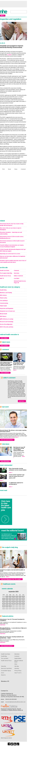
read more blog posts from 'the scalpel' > (11, 579)
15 (7, 601)
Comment (23, 169)
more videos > (4, 338)
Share (15, 169)
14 (3, 601)
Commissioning (4, 303)
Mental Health (3, 313)
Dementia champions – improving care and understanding (11, 233)
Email (9, 169)
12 (20, 599)
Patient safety (3, 298)
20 (23, 601)
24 (13, 603)
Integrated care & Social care (7, 311)
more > (15, 370)
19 (20, 601)
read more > (22, 401)
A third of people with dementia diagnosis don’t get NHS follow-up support (13, 250)
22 (7, 603)
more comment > (5, 372)
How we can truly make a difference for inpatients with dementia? (12, 257)
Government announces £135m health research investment (12, 241)
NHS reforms (3, 295)
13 (23, 599)
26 (20, 603)
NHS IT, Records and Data (6, 327)
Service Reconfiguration (6, 324)
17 (13, 601)
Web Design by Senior (6, 738)
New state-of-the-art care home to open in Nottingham (10, 228)
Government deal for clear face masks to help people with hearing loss (11, 224)
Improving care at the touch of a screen (10, 253)
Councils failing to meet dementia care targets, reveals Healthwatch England (12, 246)
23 (10, 603)
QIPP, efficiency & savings (6, 319)
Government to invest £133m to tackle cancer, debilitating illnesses (12, 237)
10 (13, 599)
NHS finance (3, 316)
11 (16, 599)
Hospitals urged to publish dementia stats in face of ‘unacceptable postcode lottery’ (13, 261)
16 (10, 601)
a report (9, 54)
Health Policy (3, 290)
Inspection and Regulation (6, 308)
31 (3, 596)
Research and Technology (6, 321)
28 (3, 606)
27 (23, 603)
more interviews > (5, 461)
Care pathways (4, 300)
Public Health (3, 305)
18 (16, 601)
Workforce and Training (6, 292)
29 (7, 606)
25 (16, 603)
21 (3, 603)
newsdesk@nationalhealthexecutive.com (15, 702)
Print (3, 169)
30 (10, 606)
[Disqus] (13, 195)
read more (2, 625)
